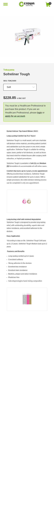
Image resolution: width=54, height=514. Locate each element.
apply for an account (15, 116)
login (39, 112)
